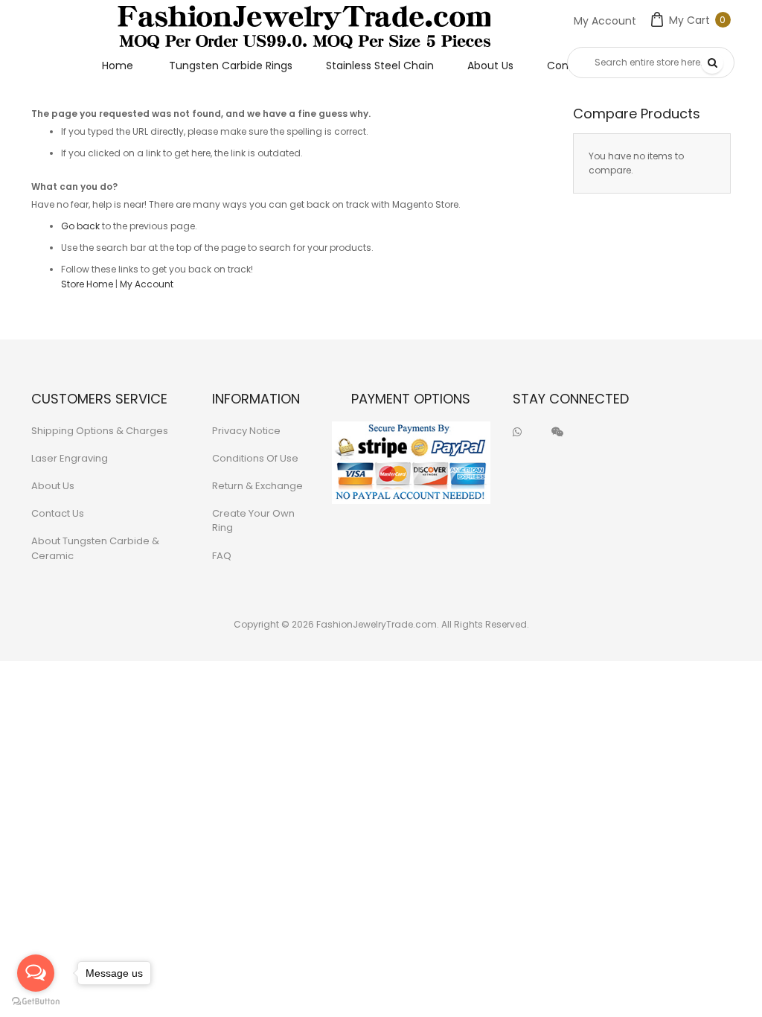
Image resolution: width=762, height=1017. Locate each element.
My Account (605, 20)
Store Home (87, 284)
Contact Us (57, 513)
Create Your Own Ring (253, 520)
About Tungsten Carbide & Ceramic (95, 548)
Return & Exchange (257, 486)
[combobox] (650, 62)
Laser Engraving (69, 458)
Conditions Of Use (255, 458)
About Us (52, 486)
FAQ (221, 556)
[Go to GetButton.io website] (36, 1002)
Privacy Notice (246, 431)
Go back (80, 226)
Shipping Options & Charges (99, 431)
